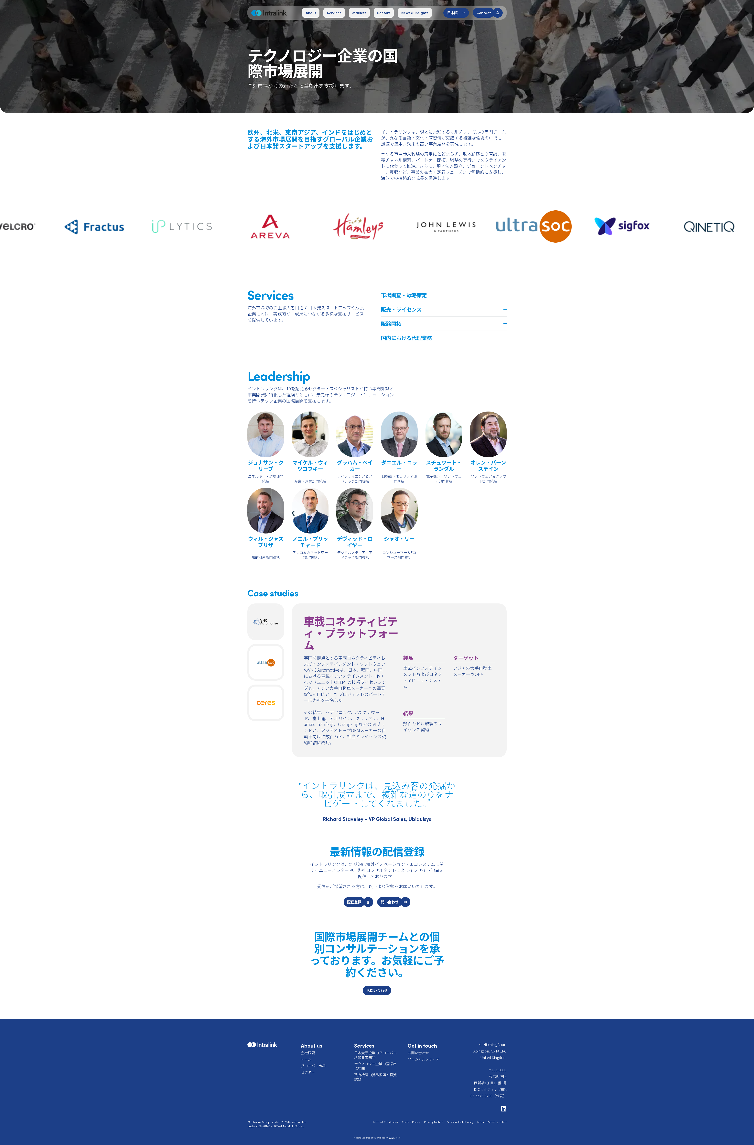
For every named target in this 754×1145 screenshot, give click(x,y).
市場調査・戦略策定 (404, 295)
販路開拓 (391, 323)
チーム (306, 1059)
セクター (308, 1072)
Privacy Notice (433, 1122)
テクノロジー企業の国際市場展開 (375, 1066)
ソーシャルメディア (423, 1059)
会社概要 (308, 1052)
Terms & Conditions (385, 1122)
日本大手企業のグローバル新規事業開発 (375, 1055)
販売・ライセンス (401, 309)
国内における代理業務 (406, 338)
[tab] (265, 621)
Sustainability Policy (460, 1122)
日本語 (452, 12)
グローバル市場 (313, 1065)
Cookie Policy (411, 1122)
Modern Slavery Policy (492, 1122)
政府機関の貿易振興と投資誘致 (375, 1077)
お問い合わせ (418, 1052)
